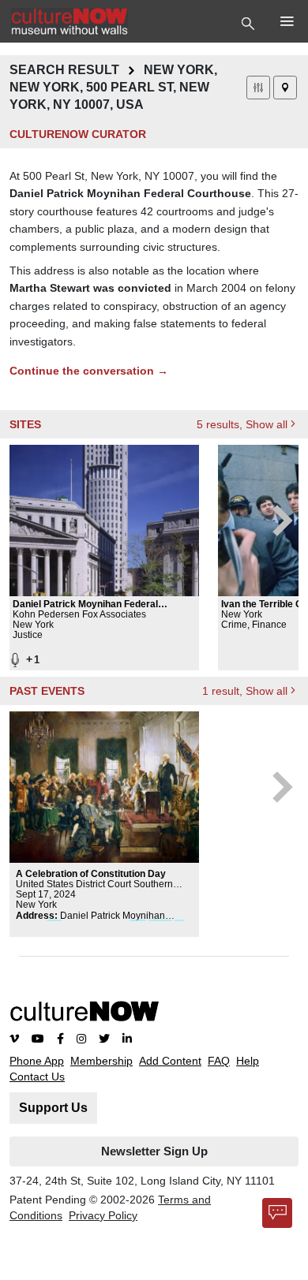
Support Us (53, 1107)
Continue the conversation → (88, 370)
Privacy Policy (103, 1215)
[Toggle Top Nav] (250, 22)
